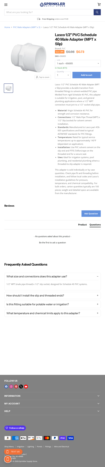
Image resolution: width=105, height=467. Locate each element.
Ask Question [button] (91, 213)
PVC (63, 48)
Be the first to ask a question (52, 242)
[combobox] (49, 12)
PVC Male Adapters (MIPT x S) (26, 27)
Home (7, 27)
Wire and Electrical (61, 446)
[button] (52, 242)
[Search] (97, 12)
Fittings (48, 446)
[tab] (82, 225)
